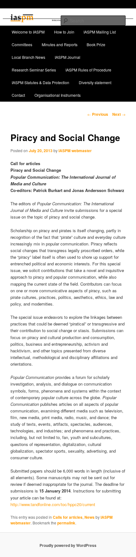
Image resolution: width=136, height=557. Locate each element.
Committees (22, 44)
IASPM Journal (67, 57)
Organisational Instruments (57, 95)
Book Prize (96, 44)
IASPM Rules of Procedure (88, 69)
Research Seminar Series (34, 69)
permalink (66, 523)
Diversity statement (95, 82)
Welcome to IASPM (28, 31)
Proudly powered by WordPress (68, 545)
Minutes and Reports (59, 44)
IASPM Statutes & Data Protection (40, 82)
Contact (18, 95)
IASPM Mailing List (99, 31)
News (89, 517)
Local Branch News (28, 57)
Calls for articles (68, 517)
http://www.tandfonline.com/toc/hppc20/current (52, 504)
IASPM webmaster (75, 150)
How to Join (64, 31)
